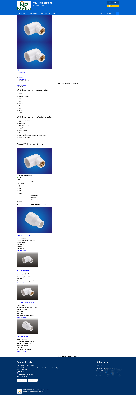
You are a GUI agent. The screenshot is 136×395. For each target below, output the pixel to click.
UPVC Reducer (22, 79)
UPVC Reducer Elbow (23, 270)
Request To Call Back (22, 74)
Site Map (98, 375)
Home (20, 75)
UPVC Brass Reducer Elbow (25, 302)
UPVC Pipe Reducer (23, 336)
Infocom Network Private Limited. (40, 391)
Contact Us (54, 13)
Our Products (44, 13)
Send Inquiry (114, 5)
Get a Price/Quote (21, 85)
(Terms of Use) (46, 389)
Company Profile (33, 13)
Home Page (22, 13)
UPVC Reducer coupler (24, 236)
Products (21, 77)
